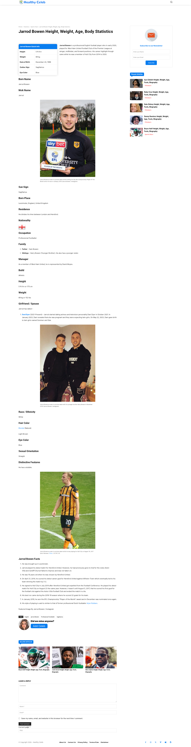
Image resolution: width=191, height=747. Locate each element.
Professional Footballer (48, 617)
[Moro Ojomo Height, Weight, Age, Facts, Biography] (101, 657)
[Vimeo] (160, 742)
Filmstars (148, 85)
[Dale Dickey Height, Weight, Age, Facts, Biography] (136, 107)
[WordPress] (170, 742)
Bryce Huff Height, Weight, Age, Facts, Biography (34, 670)
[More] (94, 38)
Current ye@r (25, 727)
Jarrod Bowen (35, 617)
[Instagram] (151, 742)
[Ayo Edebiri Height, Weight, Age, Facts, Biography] (136, 83)
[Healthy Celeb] (32, 2)
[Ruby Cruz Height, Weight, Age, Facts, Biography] (136, 95)
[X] (156, 742)
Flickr (51, 553)
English (27, 617)
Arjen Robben (92, 603)
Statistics (26, 27)
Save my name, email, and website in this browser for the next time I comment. (52, 718)
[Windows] (165, 742)
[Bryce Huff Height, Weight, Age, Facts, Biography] (34, 657)
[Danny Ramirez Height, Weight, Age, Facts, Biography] (136, 120)
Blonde (21, 428)
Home (20, 27)
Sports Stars (34, 27)
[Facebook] (146, 742)
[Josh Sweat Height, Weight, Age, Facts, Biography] (67, 657)
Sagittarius (60, 617)
